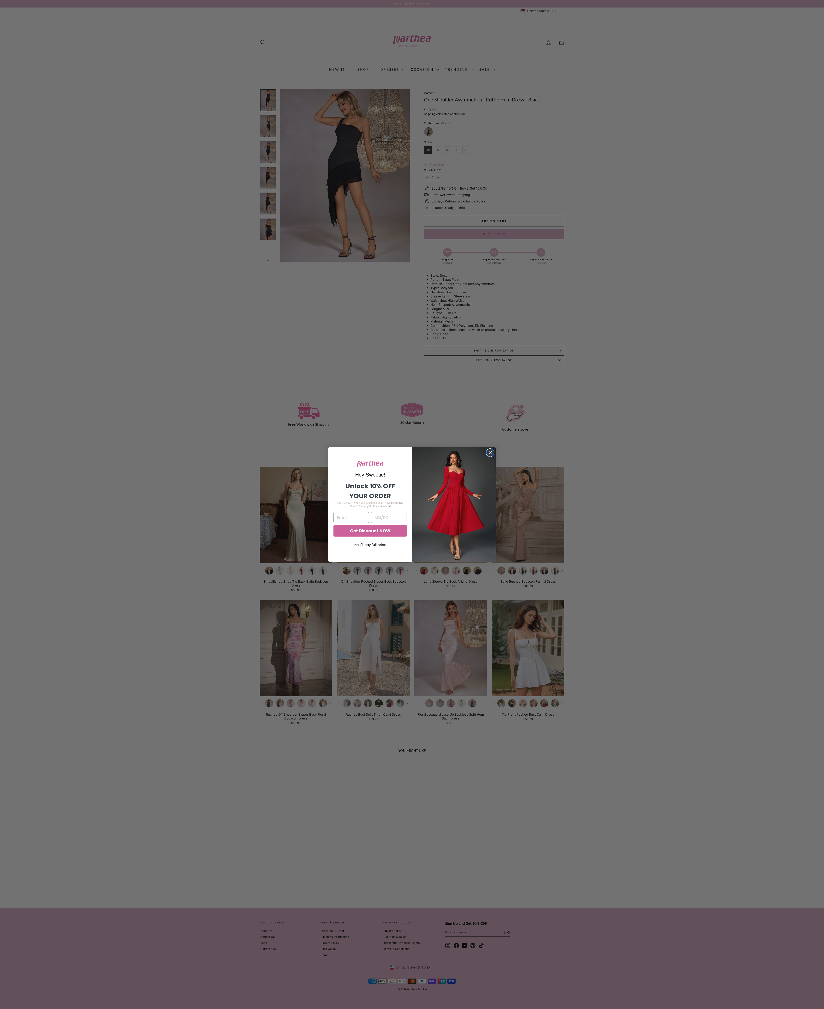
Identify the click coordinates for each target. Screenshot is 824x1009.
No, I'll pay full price (370, 544)
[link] (370, 464)
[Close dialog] (490, 452)
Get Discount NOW (370, 531)
